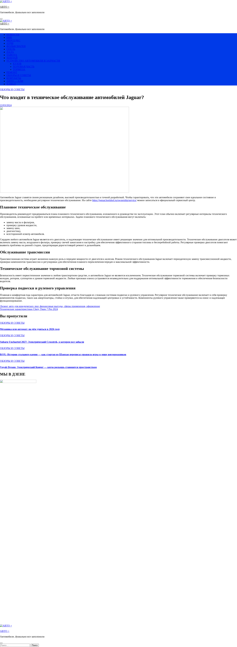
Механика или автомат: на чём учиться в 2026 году (30, 329)
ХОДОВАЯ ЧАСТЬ (23, 66)
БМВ (9, 37)
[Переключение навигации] (1, 18)
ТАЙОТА (11, 55)
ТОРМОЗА (19, 69)
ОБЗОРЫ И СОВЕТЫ (18, 75)
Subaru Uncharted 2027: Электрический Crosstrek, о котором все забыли (42, 342)
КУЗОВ (17, 63)
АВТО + (4, 6)
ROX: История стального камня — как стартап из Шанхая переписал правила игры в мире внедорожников (63, 354)
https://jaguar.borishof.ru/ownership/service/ (114, 200)
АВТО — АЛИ (14, 81)
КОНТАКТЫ (13, 78)
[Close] (1, 642)
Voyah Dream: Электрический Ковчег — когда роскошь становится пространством (48, 367)
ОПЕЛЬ (10, 49)
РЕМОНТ (11, 72)
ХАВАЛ (11, 84)
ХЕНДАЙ (12, 57)
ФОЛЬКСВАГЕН (16, 46)
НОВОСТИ (12, 34)
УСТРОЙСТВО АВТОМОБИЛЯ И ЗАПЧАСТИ (33, 60)
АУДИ (9, 43)
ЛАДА (10, 52)
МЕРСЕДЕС (13, 40)
